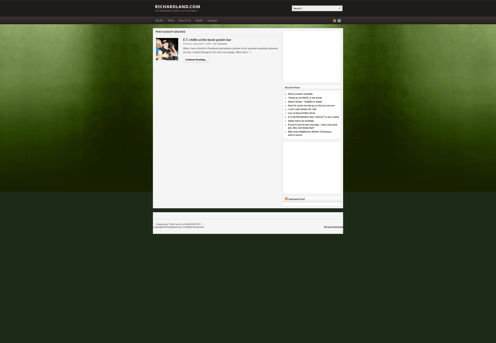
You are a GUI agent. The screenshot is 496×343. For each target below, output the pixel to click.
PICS (171, 20)
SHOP (199, 20)
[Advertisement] (309, 56)
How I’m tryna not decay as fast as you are (311, 105)
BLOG (159, 20)
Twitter (339, 20)
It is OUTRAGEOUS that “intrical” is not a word (313, 117)
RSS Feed (334, 20)
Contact (212, 20)
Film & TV (185, 20)
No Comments (220, 44)
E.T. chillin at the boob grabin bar (207, 39)
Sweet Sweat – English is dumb (305, 101)
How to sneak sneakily (300, 94)
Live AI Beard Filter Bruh (301, 113)
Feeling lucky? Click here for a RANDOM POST (178, 224)
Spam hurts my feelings (301, 121)
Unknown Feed (296, 199)
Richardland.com (177, 6)
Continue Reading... (196, 59)
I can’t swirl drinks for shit (302, 109)
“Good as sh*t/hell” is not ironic (305, 98)
